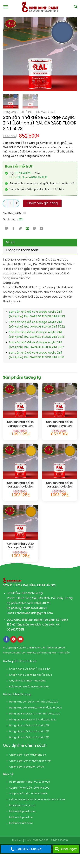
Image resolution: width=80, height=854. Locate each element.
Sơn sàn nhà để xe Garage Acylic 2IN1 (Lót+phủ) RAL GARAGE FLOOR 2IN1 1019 (59, 424)
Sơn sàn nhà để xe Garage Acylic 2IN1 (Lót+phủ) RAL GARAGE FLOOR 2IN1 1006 (59, 485)
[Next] (65, 54)
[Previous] (7, 54)
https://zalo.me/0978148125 (29, 177)
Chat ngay (69, 849)
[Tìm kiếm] (75, 6)
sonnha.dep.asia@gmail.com (34, 613)
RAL (22, 112)
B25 (52, 112)
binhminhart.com (21, 823)
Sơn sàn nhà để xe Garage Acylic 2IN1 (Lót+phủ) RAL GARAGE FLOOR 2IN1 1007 (20, 545)
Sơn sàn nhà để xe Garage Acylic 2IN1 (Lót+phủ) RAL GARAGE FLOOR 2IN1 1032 (20, 424)
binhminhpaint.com (22, 811)
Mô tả (10, 242)
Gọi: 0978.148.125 (29, 849)
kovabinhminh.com (22, 805)
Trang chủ (9, 112)
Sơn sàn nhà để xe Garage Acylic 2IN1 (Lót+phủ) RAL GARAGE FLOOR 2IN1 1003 (20, 485)
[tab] (40, 242)
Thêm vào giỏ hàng (42, 203)
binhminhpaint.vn (21, 817)
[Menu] (6, 7)
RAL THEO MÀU (37, 112)
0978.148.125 (23, 173)
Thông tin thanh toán (22, 250)
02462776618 (15, 629)
